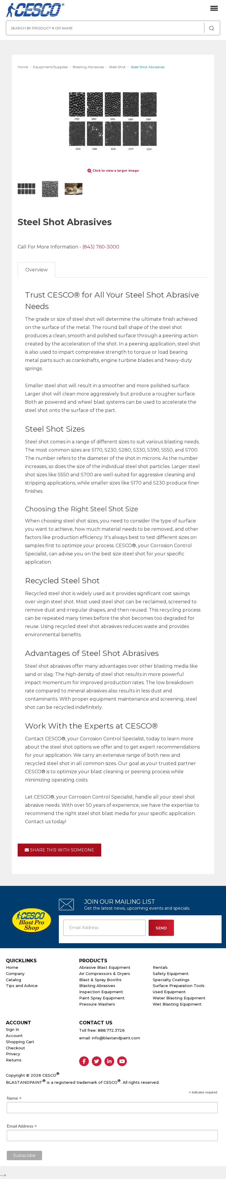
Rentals (160, 967)
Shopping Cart (20, 1041)
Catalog (13, 979)
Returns (13, 1060)
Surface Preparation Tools (179, 985)
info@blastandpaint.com (116, 1038)
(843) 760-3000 (100, 247)
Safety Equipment (171, 973)
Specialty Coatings (171, 979)
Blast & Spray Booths (100, 979)
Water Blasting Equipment (179, 998)
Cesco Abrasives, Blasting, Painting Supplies (35, 10)
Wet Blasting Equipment (177, 1004)
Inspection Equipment (101, 991)
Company (15, 973)
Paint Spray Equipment (101, 998)
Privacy (13, 1053)
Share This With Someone (61, 850)
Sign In (12, 1029)
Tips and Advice (22, 985)
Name (14, 1098)
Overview (36, 270)
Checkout (15, 1048)
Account (14, 1035)
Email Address (22, 1126)
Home (12, 967)
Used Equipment (169, 991)
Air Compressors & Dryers (104, 973)
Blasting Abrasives (97, 985)
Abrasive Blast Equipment (104, 967)
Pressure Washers (97, 1004)
